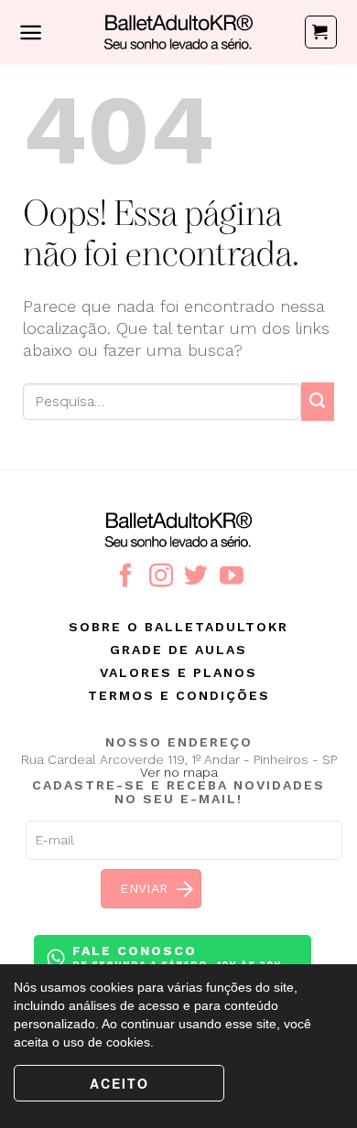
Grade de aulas (178, 649)
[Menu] (30, 32)
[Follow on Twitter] (196, 577)
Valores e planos (178, 672)
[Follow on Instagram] (161, 577)
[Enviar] (317, 401)
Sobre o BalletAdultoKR (178, 626)
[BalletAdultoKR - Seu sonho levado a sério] (178, 32)
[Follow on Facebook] (125, 577)
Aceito (119, 1083)
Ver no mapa (179, 772)
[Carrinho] (321, 32)
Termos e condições (179, 695)
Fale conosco (177, 956)
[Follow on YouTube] (231, 577)
